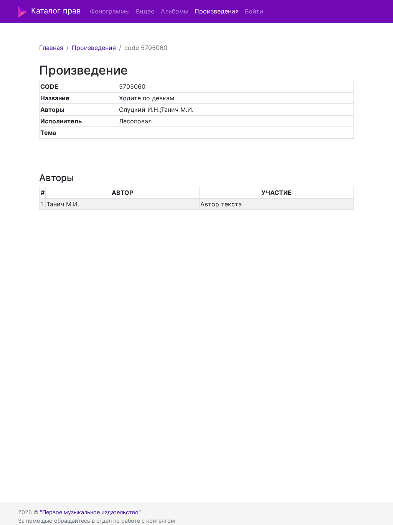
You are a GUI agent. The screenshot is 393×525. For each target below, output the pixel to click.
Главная (51, 48)
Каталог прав (56, 10)
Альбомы (174, 11)
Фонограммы (110, 11)
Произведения (217, 11)
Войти (254, 11)
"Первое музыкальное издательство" (90, 512)
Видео (145, 11)
